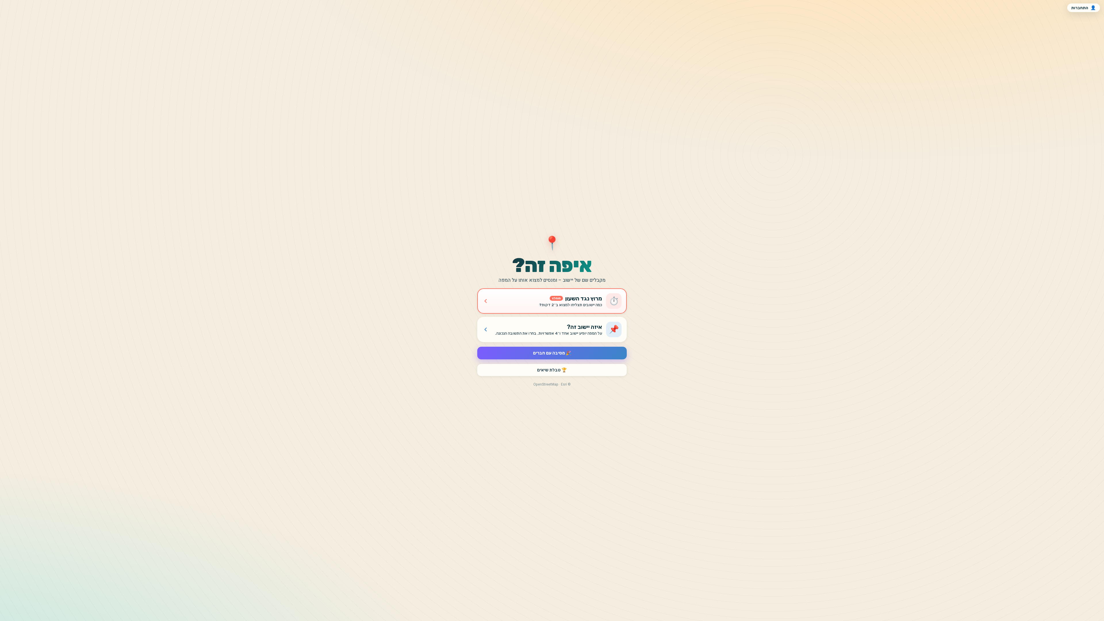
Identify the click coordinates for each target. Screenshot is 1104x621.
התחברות (1083, 7)
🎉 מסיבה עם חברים (552, 353)
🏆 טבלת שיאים (552, 370)
